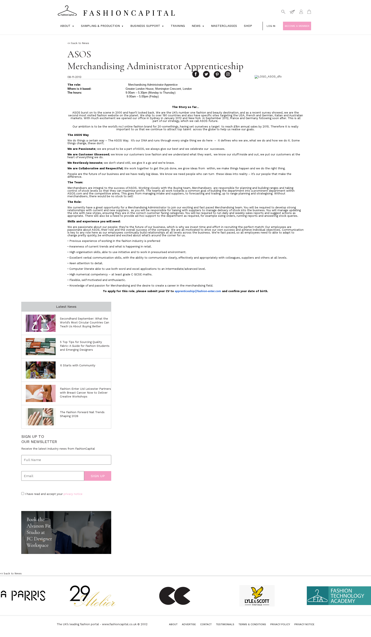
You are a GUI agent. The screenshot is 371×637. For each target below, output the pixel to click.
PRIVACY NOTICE (304, 624)
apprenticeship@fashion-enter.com (198, 291)
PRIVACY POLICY (280, 624)
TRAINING (178, 25)
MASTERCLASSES (224, 25)
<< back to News (78, 43)
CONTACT (206, 624)
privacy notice (73, 494)
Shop (248, 25)
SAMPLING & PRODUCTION (100, 25)
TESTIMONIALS (225, 624)
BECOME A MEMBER (297, 25)
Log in (271, 25)
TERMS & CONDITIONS (252, 624)
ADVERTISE (189, 624)
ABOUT (173, 624)
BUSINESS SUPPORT (145, 25)
